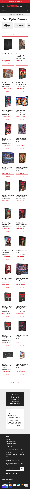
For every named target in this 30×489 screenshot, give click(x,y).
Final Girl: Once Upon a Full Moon (21, 223)
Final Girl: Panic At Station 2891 (7, 251)
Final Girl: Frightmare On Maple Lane (6, 140)
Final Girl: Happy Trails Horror (7, 223)
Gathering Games (6, 479)
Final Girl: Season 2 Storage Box (22, 279)
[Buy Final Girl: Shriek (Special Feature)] (22, 129)
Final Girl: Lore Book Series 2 (22, 335)
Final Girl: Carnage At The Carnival (21, 83)
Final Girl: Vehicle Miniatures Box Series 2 (7, 307)
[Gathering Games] (14, 6)
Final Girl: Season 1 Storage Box (7, 168)
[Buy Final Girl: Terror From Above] (8, 269)
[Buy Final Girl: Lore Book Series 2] (22, 326)
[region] (15, 419)
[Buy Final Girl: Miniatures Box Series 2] (8, 326)
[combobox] (14, 10)
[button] (27, 6)
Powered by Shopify (6, 482)
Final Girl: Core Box (8, 54)
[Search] (27, 10)
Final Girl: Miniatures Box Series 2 (6, 336)
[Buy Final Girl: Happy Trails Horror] (8, 213)
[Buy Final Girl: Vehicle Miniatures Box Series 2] (8, 297)
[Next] (17, 31)
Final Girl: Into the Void (21, 251)
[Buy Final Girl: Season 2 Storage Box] (22, 269)
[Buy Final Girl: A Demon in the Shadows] (22, 355)
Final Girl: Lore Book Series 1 (8, 195)
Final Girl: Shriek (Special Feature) (21, 139)
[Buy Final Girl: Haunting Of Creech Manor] (8, 101)
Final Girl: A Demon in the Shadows (22, 365)
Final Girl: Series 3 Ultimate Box (7, 83)
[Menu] (3, 6)
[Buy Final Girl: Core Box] (8, 44)
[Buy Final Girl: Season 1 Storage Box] (8, 158)
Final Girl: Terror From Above (7, 279)
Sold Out (8, 64)
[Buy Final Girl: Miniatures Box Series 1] (8, 355)
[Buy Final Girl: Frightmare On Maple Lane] (8, 129)
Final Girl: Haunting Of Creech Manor (7, 111)
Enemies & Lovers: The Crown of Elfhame (22, 55)
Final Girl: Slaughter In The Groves (22, 195)
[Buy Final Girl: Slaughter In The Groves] (22, 185)
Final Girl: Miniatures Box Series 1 (6, 366)
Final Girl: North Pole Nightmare (21, 111)
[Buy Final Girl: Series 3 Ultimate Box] (8, 73)
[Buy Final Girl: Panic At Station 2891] (8, 241)
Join (22, 469)
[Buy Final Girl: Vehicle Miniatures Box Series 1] (22, 297)
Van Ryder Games (6, 56)
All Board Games (7, 25)
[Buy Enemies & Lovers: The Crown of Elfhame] (22, 44)
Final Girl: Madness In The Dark (22, 168)
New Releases (20, 25)
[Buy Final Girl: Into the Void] (22, 241)
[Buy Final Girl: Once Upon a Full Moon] (22, 213)
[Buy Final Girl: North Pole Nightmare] (22, 101)
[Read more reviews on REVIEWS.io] (15, 403)
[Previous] (13, 31)
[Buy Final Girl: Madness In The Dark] (22, 158)
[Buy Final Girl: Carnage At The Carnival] (22, 73)
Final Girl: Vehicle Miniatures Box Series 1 (21, 307)
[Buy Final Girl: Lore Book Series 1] (8, 185)
